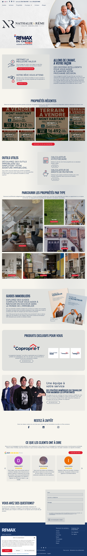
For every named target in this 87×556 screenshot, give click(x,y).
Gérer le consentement (40, 553)
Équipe (57, 537)
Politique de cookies (12, 553)
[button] (34, 537)
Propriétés (19, 5)
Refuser (18, 550)
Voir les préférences (29, 550)
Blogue (44, 5)
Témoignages (59, 539)
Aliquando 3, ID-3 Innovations (38, 550)
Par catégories (74, 532)
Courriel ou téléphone (52, 497)
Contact (37, 5)
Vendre (4, 5)
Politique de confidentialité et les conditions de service (61, 513)
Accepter (7, 550)
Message (49, 502)
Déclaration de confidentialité (23, 553)
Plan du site (66, 550)
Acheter (11, 5)
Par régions (74, 534)
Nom (48, 492)
